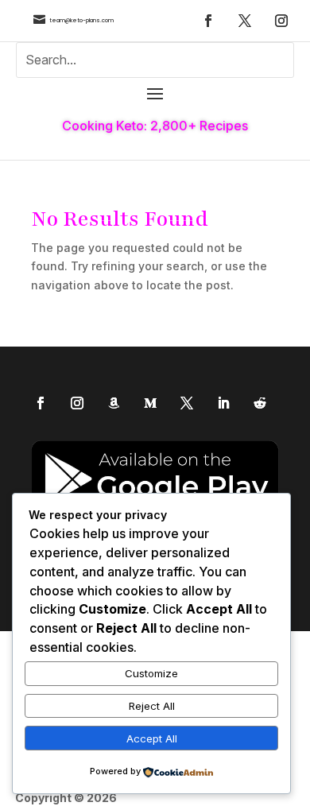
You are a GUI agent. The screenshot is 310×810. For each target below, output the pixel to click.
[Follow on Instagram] (281, 20)
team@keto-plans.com (81, 20)
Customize (151, 673)
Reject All (152, 706)
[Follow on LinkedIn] (223, 403)
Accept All (151, 738)
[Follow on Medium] (150, 403)
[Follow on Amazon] (113, 403)
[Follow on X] (245, 20)
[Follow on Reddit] (260, 403)
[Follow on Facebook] (208, 20)
